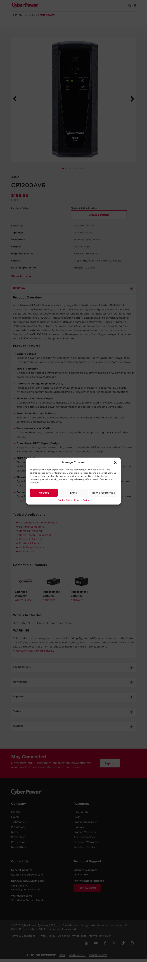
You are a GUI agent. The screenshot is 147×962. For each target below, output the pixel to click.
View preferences (103, 492)
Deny (73, 492)
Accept (44, 492)
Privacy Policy (81, 500)
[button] (115, 462)
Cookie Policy (65, 500)
